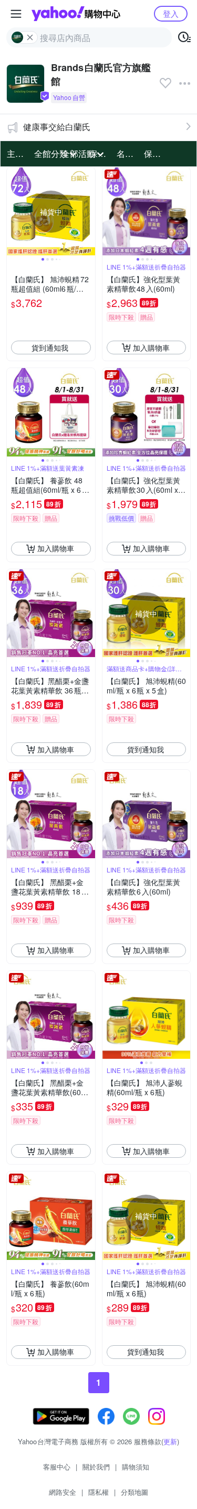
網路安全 (62, 1492)
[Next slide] (88, 211)
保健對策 (154, 153)
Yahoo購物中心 (76, 13)
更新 (170, 1441)
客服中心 (56, 1467)
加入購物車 (151, 347)
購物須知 (135, 1467)
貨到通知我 (50, 347)
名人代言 (127, 153)
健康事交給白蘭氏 (56, 127)
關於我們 (96, 1467)
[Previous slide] (13, 211)
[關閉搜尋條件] (30, 37)
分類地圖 (134, 1492)
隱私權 (98, 1492)
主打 (15, 153)
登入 (171, 13)
